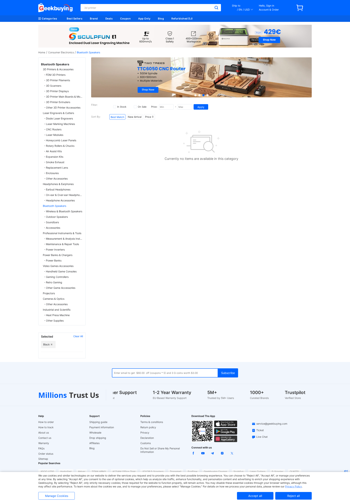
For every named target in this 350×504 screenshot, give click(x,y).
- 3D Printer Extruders (57, 102)
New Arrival (134, 116)
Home (41, 52)
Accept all (255, 496)
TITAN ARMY (99, 471)
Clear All (78, 336)
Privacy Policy (293, 486)
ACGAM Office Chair (124, 471)
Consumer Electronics (61, 52)
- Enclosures (51, 173)
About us (43, 432)
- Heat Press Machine (57, 315)
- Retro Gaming (53, 282)
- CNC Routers (52, 129)
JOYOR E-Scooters (153, 471)
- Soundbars (51, 222)
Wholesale (95, 432)
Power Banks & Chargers (57, 255)
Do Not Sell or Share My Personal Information (160, 450)
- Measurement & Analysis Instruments (63, 238)
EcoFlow (192, 471)
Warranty (43, 443)
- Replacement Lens (56, 167)
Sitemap (43, 458)
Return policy (148, 427)
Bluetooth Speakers (54, 205)
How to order (46, 422)
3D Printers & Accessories (58, 69)
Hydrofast (66, 471)
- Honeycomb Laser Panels (60, 140)
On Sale (142, 106)
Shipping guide (98, 422)
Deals (109, 18)
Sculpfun (239, 471)
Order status (45, 453)
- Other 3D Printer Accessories (62, 107)
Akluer (81, 471)
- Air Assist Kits (53, 151)
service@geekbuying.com (271, 423)
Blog (161, 18)
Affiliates (94, 443)
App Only (144, 18)
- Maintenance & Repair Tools (61, 244)
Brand (94, 18)
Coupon (125, 18)
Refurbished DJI (182, 18)
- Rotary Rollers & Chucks (59, 145)
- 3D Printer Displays (56, 91)
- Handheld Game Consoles (60, 271)
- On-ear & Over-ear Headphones (63, 194)
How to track (46, 427)
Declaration (147, 437)
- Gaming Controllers (56, 276)
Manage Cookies (56, 496)
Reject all (293, 496)
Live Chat (262, 436)
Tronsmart (175, 471)
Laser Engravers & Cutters (58, 113)
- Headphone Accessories (59, 200)
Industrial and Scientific (57, 309)
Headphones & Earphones (58, 184)
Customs (145, 443)
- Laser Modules (53, 134)
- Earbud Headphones (57, 189)
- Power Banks (52, 260)
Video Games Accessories (58, 265)
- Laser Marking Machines (59, 123)
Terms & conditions (151, 422)
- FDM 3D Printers (54, 74)
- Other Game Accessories (59, 287)
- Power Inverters (54, 249)
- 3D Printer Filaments (57, 80)
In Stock (121, 106)
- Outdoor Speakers (56, 216)
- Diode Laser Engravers (58, 118)
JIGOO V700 (47, 471)
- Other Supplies (54, 320)
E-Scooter (277, 471)
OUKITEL (295, 471)
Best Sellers (74, 18)
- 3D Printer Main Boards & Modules (63, 96)
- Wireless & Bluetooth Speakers (63, 211)
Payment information (101, 427)
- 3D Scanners (52, 85)
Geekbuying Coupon (215, 471)
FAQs (41, 448)
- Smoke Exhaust (54, 162)
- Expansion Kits (53, 156)
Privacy (144, 432)
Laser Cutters (257, 471)
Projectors (49, 293)
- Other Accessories (56, 178)
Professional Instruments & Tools (62, 233)
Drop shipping (97, 437)
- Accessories (52, 227)
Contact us (44, 437)
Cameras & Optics (53, 298)
